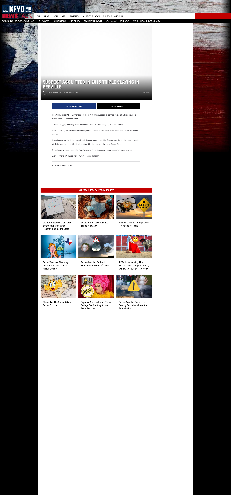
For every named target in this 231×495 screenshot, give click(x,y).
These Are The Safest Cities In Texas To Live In (58, 304)
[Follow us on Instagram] (180, 16)
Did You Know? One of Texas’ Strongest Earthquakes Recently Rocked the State (57, 225)
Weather (98, 16)
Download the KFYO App (93, 21)
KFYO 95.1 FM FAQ (139, 21)
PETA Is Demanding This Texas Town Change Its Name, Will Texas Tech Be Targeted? (134, 265)
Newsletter (74, 16)
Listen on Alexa (154, 21)
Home (38, 16)
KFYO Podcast (111, 21)
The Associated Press (54, 93)
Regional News (67, 165)
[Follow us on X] (192, 16)
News (107, 16)
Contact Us (118, 16)
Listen (55, 16)
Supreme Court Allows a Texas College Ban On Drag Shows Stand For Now (96, 305)
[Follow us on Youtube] (186, 16)
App (63, 16)
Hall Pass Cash (44, 21)
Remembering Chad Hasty (24, 21)
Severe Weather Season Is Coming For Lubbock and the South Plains (133, 305)
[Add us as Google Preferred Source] (168, 16)
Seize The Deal (75, 21)
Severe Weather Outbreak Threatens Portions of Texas (95, 264)
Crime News (124, 21)
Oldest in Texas (60, 21)
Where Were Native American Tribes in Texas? (95, 224)
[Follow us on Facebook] (174, 16)
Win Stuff (87, 16)
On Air (46, 16)
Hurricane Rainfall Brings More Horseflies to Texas (134, 224)
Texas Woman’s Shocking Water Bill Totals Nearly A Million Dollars (55, 265)
